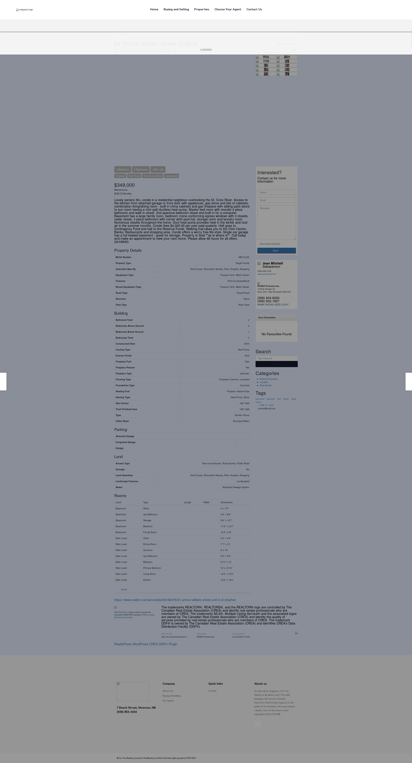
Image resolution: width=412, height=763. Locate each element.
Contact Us (254, 9)
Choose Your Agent (228, 9)
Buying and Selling (176, 9)
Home (154, 9)
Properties (201, 9)
